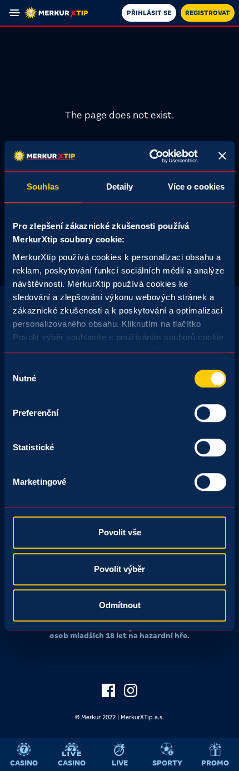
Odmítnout (120, 605)
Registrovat (207, 12)
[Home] (56, 13)
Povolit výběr (119, 569)
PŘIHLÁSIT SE (149, 12)
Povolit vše (119, 532)
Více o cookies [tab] (196, 186)
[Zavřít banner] (222, 156)
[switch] (210, 413)
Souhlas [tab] (43, 186)
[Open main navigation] (14, 12)
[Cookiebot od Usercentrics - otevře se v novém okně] (150, 156)
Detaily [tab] (119, 186)
